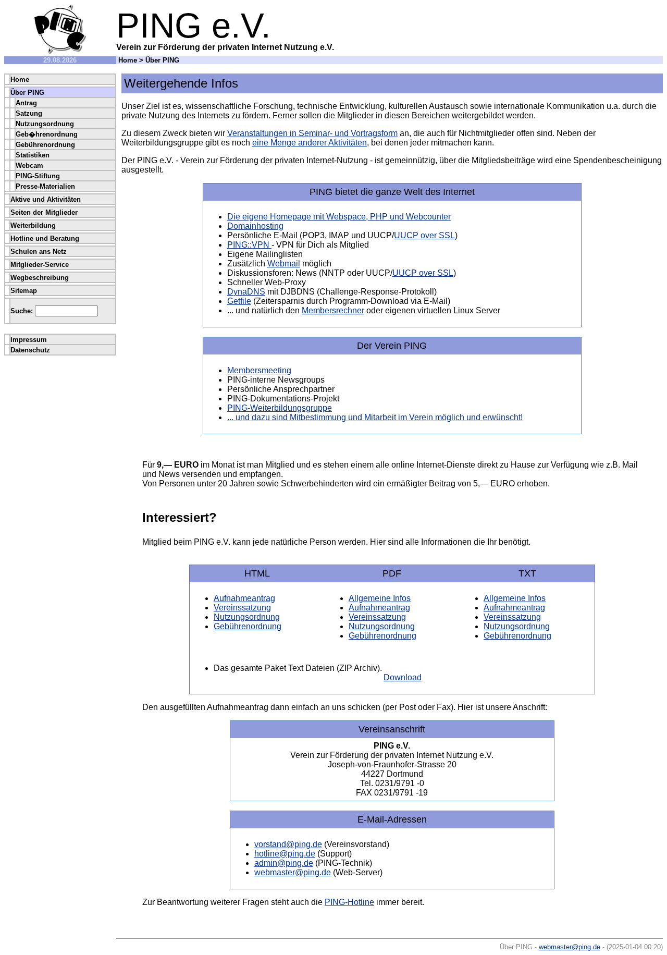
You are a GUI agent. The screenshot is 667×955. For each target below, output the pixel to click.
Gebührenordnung (45, 145)
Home (127, 60)
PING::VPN (249, 244)
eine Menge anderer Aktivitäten (309, 142)
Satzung (29, 113)
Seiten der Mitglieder (44, 212)
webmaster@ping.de (292, 872)
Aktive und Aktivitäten (45, 199)
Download (403, 677)
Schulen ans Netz (38, 251)
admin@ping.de (283, 863)
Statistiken (33, 155)
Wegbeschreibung (39, 277)
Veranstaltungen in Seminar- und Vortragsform (312, 133)
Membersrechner (333, 310)
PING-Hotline (349, 902)
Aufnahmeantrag (244, 598)
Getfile (239, 301)
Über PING (27, 92)
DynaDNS (246, 291)
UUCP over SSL (424, 235)
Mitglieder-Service (39, 264)
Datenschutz (30, 350)
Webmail (283, 263)
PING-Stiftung (38, 176)
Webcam (29, 165)
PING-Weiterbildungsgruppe (279, 407)
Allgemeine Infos (380, 598)
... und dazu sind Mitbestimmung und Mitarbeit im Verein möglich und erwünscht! (375, 417)
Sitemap (23, 291)
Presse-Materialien (45, 186)
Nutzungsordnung (45, 124)
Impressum (28, 340)
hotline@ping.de (284, 853)
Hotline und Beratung (44, 238)
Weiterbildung (33, 225)
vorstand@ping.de (288, 844)
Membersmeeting (259, 370)
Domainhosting (255, 226)
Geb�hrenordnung (47, 134)
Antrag (26, 103)
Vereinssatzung (242, 607)
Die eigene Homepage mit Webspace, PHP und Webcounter (339, 216)
